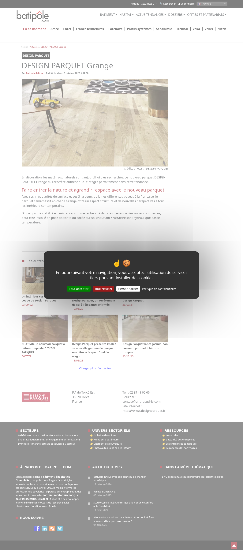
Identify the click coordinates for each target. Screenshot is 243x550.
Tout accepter (79, 289)
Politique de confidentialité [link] (159, 289)
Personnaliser (128, 289)
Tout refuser (103, 289)
